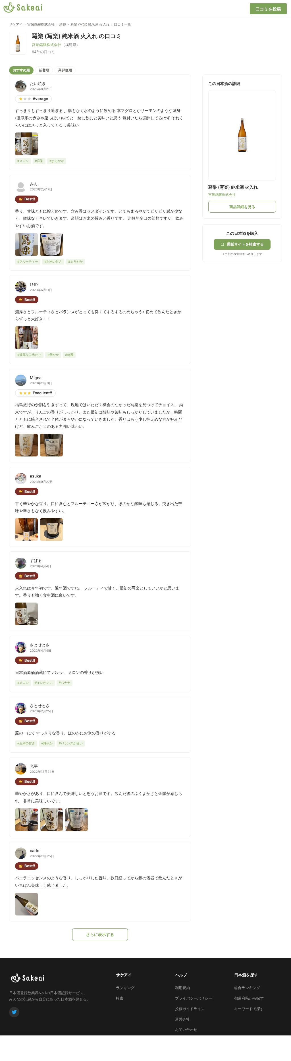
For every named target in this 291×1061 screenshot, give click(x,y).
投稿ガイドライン (190, 1008)
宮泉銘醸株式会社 (41, 24)
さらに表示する (100, 934)
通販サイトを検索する (245, 244)
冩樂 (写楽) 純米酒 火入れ (89, 24)
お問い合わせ (186, 1029)
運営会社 (182, 1019)
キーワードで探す (249, 1008)
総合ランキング (247, 987)
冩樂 (62, 24)
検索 (119, 998)
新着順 (44, 70)
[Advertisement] (245, 297)
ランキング (125, 987)
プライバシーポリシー (193, 998)
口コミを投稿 (268, 9)
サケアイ (16, 24)
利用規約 (182, 987)
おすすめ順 (21, 70)
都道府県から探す (249, 998)
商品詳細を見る (242, 206)
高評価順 (65, 70)
